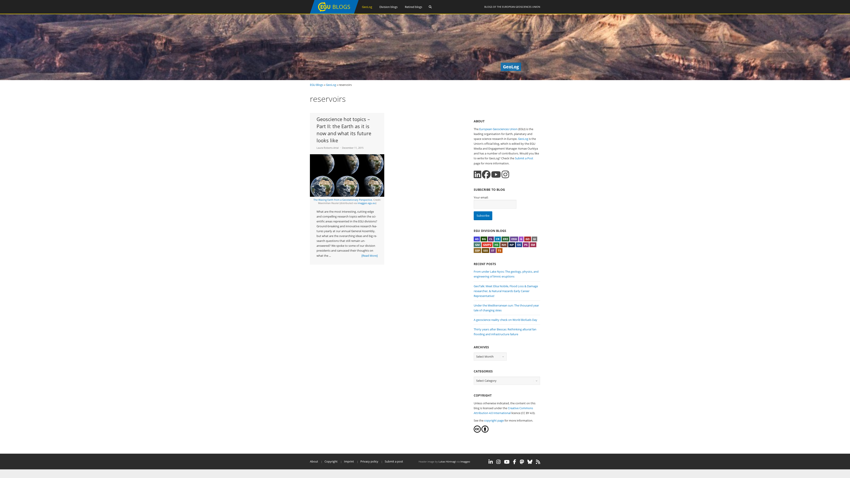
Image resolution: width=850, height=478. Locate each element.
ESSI (514, 239)
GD (527, 239)
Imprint (349, 461)
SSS (485, 250)
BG (484, 239)
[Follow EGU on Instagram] (498, 461)
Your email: (481, 197)
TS (499, 250)
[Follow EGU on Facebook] (514, 461)
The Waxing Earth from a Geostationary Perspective (342, 199)
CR (498, 239)
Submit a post (394, 461)
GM (477, 245)
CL (491, 239)
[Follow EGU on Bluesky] (529, 461)
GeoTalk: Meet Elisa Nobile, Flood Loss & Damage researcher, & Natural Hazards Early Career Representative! (506, 291)
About (314, 461)
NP (512, 245)
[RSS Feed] (538, 461)
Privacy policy (369, 461)
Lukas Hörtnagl (447, 461)
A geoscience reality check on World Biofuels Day (505, 320)
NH (504, 245)
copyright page (494, 420)
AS (477, 239)
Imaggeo (465, 461)
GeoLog (367, 7)
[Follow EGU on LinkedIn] (491, 461)
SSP (477, 250)
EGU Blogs (316, 85)
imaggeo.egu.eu (366, 203)
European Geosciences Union (521, 6)
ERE (505, 239)
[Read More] (369, 256)
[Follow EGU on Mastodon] (522, 461)
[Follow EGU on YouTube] (507, 461)
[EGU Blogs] (334, 13)
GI (534, 239)
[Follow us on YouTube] (496, 174)
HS (496, 245)
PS (525, 245)
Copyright (331, 461)
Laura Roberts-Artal (328, 147)
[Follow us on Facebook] (486, 174)
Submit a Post (524, 158)
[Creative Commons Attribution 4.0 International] (477, 432)
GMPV (487, 245)
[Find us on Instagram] (505, 174)
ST (493, 250)
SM (533, 245)
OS (519, 245)
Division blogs (388, 7)
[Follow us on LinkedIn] (477, 174)
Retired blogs (413, 7)
